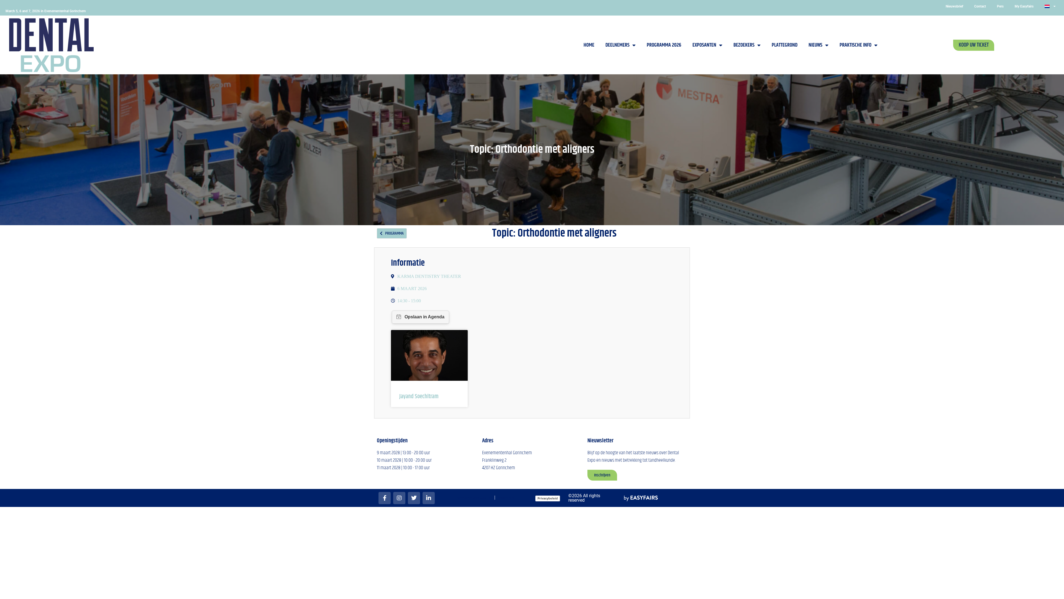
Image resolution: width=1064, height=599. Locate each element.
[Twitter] (414, 498)
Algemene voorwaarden (474, 497)
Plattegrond (784, 45)
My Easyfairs (1024, 6)
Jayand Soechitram (419, 396)
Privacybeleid (548, 498)
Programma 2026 (664, 45)
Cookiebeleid (505, 497)
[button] (973, 45)
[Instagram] (399, 498)
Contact (980, 6)
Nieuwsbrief (954, 6)
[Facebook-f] (384, 498)
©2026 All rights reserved (584, 498)
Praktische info (855, 45)
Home (589, 45)
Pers (1000, 6)
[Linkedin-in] (429, 498)
